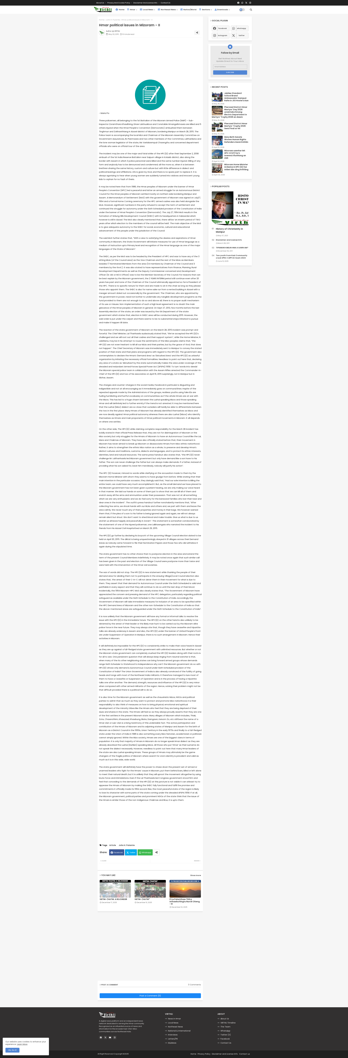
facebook (222, 28)
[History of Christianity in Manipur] (230, 208)
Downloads (222, 9)
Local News (147, 9)
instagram (222, 35)
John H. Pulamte (113, 20)
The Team (225, 1026)
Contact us (165, 2)
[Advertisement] (153, 58)
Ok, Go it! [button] (12, 1050)
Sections (205, 9)
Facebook (118, 852)
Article (112, 845)
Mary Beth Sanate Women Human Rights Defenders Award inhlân (236, 139)
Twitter (132, 852)
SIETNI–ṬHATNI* (142, 899)
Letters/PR (173, 1038)
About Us (100, 2)
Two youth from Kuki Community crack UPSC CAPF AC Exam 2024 (231, 256)
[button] (251, 9)
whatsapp (241, 28)
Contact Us (225, 1043)
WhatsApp (225, 1030)
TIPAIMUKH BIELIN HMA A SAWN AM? (232, 248)
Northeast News (168, 9)
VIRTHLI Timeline (228, 1022)
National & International (179, 1030)
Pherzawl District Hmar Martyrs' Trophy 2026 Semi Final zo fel (235, 126)
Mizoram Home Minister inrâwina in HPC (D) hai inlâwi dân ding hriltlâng (236, 167)
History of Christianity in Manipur (229, 230)
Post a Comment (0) (150, 995)
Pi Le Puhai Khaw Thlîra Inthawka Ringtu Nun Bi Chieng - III (185, 901)
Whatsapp (146, 852)
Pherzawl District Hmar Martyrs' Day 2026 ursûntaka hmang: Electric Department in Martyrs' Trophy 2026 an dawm (229, 112)
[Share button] (156, 852)
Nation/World (189, 9)
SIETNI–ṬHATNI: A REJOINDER (113, 899)
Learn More (22, 1044)
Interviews (173, 1034)
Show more (195, 875)
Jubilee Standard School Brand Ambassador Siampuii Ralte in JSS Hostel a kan (236, 97)
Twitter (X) (225, 1034)
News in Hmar (174, 1018)
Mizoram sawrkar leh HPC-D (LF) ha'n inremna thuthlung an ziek (235, 154)
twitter (242, 35)
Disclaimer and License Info (145, 2)
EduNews (172, 1043)
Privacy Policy (204, 1054)
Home (121, 9)
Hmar (132, 9)
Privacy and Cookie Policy (118, 2)
